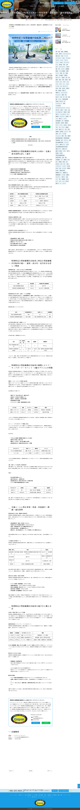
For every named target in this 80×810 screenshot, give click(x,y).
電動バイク (57, 183)
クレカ (57, 64)
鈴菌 (60, 168)
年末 (69, 77)
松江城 (62, 55)
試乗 (70, 140)
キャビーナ (66, 131)
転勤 (56, 99)
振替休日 (67, 88)
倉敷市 (57, 79)
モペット (57, 125)
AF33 (70, 131)
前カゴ (57, 66)
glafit (62, 140)
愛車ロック (63, 176)
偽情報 (63, 94)
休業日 (64, 103)
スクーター (64, 183)
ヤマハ (57, 181)
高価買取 (57, 131)
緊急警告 (59, 90)
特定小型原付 (58, 122)
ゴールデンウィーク (59, 103)
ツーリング (66, 55)
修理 (56, 51)
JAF (70, 116)
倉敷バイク (60, 118)
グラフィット (66, 140)
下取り (69, 129)
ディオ (68, 81)
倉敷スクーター (61, 129)
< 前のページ (11, 770)
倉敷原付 (66, 122)
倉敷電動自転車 (58, 174)
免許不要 (62, 122)
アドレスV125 (68, 58)
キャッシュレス (58, 135)
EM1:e (68, 159)
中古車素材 (61, 131)
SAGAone (69, 125)
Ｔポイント (66, 60)
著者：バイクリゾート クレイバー (45, 31)
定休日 (60, 88)
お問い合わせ (57, 3)
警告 (56, 90)
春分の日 (63, 88)
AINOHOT (65, 125)
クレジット (68, 107)
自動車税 (69, 135)
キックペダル (64, 168)
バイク (57, 179)
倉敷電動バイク (65, 172)
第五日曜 (60, 64)
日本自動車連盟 (58, 120)
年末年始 (63, 77)
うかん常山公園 (58, 105)
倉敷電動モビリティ (59, 172)
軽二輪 (67, 179)
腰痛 (61, 73)
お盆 (69, 109)
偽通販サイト (58, 92)
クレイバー (57, 73)
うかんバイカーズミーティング (60, 107)
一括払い (65, 109)
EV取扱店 (60, 161)
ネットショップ (58, 94)
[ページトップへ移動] (71, 791)
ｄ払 (59, 127)
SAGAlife (57, 170)
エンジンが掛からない (59, 112)
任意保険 (67, 116)
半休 (63, 73)
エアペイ (63, 127)
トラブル (65, 118)
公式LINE (46, 127)
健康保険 (65, 159)
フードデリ (64, 166)
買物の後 (65, 112)
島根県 (62, 51)
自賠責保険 (63, 179)
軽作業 (67, 73)
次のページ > (50, 770)
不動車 (57, 133)
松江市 (57, 53)
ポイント (61, 60)
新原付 (57, 75)
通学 (59, 68)
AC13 (60, 81)
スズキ (60, 181)
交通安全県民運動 (65, 99)
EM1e (56, 161)
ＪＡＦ (57, 118)
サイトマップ (50, 796)
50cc (64, 101)
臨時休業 (57, 116)
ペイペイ (57, 62)
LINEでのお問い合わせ (70, 3)
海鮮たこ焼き (58, 55)
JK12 (61, 86)
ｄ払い (57, 127)
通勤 (56, 68)
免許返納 (57, 153)
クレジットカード (66, 62)
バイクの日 (63, 174)
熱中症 (69, 112)
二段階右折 (65, 75)
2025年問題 (61, 75)
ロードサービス (62, 116)
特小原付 (61, 153)
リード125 (57, 86)
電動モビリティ (64, 148)
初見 (65, 94)
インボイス (62, 68)
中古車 (57, 88)
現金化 (60, 79)
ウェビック (57, 60)
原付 (59, 179)
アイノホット (66, 142)
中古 (66, 161)
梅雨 (63, 157)
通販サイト (64, 90)
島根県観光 (66, 51)
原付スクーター (58, 77)
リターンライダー (58, 58)
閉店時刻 (68, 168)
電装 (59, 51)
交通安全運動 (58, 140)
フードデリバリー (58, 166)
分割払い (61, 109)
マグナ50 (57, 81)
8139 (62, 120)
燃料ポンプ (57, 114)
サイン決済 (64, 133)
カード (68, 114)
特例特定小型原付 (58, 157)
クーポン (59, 99)
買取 (63, 79)
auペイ (60, 133)
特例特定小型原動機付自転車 (27, 109)
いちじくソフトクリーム (66, 53)
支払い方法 (57, 109)
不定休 (64, 64)
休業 (67, 64)
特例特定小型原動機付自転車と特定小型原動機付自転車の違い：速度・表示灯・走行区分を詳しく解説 (31, 141)
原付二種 (67, 181)
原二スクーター (65, 86)
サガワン (57, 144)
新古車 (64, 161)
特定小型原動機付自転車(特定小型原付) (62, 146)
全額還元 (67, 127)
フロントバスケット (62, 66)
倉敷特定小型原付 (62, 170)
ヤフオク (64, 81)
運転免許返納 (67, 120)
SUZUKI (57, 168)
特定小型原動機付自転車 (59, 142)
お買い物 (67, 66)
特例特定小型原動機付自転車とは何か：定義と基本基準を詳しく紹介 (25, 139)
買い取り (66, 79)
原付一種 (61, 101)
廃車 (69, 79)
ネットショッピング (64, 92)
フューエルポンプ (63, 114)
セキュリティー (58, 176)
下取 (65, 129)
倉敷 (67, 176)
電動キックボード (58, 148)
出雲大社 (60, 53)
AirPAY (57, 129)
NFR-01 (67, 144)
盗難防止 (67, 174)
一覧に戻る (30, 770)
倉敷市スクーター (62, 144)
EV (60, 183)
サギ (61, 159)
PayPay (63, 58)
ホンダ (63, 181)
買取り (63, 135)
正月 (66, 77)
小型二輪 (68, 166)
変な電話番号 (58, 159)
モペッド (61, 125)
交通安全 (57, 101)
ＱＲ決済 (61, 62)
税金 (65, 135)
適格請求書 (67, 68)
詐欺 (65, 157)
